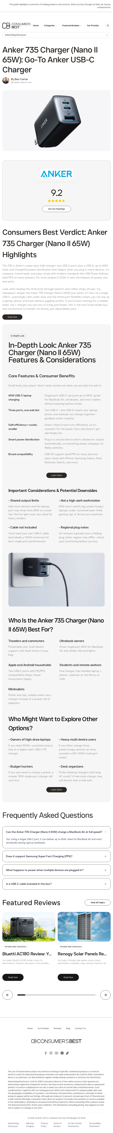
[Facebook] (45, 1053)
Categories (49, 25)
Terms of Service (57, 1125)
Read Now (13, 977)
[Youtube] (56, 1053)
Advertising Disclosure (13, 1125)
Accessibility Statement (95, 1125)
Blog (68, 1028)
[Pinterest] (62, 1053)
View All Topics (98, 902)
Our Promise (93, 25)
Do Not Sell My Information (75, 1125)
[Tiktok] (67, 1053)
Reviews (57, 1028)
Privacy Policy (44, 1125)
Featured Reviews (70, 25)
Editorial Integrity (30, 1125)
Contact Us (80, 1028)
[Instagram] (50, 1053)
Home (36, 25)
